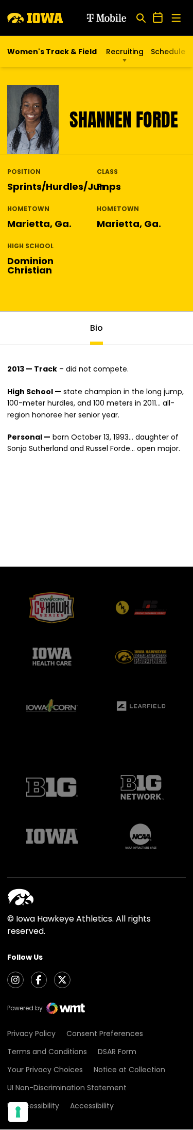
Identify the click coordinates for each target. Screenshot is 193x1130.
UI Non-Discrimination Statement (67, 1088)
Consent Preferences (104, 1033)
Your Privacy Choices (45, 1069)
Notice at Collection (129, 1069)
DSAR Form (117, 1051)
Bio (96, 328)
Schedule (168, 51)
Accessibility (92, 1106)
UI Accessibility (33, 1106)
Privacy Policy (31, 1033)
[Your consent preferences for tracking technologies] (18, 1112)
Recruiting (125, 51)
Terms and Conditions (47, 1051)
